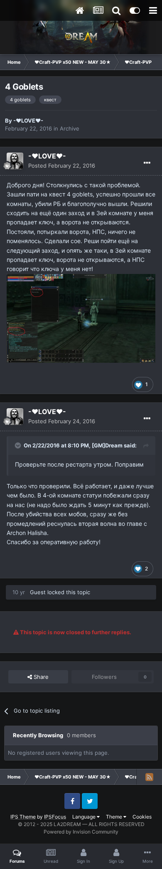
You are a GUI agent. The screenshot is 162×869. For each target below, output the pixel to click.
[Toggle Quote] (18, 445)
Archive (69, 128)
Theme (114, 817)
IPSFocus (55, 817)
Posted (61, 165)
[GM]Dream (107, 445)
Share (40, 676)
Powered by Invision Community (81, 832)
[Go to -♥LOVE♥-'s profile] (15, 161)
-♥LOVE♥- (28, 120)
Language (84, 817)
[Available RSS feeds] (149, 777)
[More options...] (147, 163)
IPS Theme (23, 817)
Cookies (142, 817)
